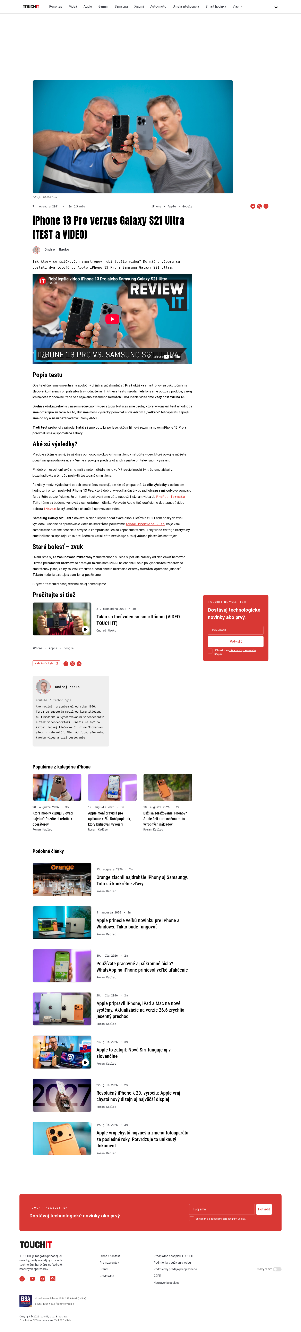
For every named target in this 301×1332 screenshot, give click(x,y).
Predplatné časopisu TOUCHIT (174, 1256)
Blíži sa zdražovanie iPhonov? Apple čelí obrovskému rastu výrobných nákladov (165, 818)
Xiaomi (139, 6)
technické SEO (30, 1320)
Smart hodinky (216, 6)
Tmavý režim (264, 1269)
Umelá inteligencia (186, 6)
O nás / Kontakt (110, 1256)
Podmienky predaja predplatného (175, 1269)
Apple (88, 6)
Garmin (103, 6)
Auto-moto (158, 6)
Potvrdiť (236, 641)
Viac (236, 6)
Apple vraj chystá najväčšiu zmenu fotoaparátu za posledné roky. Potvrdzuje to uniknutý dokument (142, 1139)
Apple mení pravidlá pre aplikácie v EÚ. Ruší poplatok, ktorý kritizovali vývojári (109, 818)
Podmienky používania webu (172, 1262)
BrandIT (105, 1269)
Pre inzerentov (109, 1262)
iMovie (50, 508)
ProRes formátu (170, 496)
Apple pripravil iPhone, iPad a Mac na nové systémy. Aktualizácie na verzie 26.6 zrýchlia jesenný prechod (140, 1010)
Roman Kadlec (42, 829)
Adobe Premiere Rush (145, 524)
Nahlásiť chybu (44, 663)
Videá (73, 6)
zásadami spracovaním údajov (227, 1218)
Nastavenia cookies (167, 1282)
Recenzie (55, 6)
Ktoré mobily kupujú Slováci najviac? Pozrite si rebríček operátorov (53, 818)
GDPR (157, 1275)
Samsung (121, 6)
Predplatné (107, 1276)
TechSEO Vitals (62, 1320)
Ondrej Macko (57, 249)
